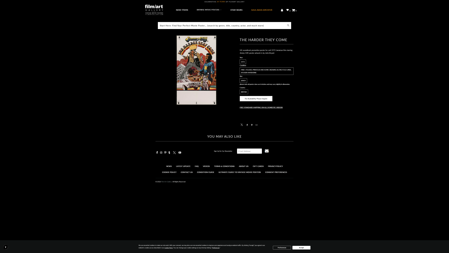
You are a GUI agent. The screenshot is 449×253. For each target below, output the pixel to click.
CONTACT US (187, 172)
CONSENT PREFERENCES (276, 172)
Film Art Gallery (166, 182)
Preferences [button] (215, 248)
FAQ (197, 166)
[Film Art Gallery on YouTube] (180, 152)
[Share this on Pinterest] (252, 125)
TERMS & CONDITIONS (224, 166)
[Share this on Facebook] (248, 125)
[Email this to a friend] (257, 125)
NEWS (169, 166)
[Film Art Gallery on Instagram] (161, 152)
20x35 (243, 81)
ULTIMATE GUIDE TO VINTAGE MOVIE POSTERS (240, 172)
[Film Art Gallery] (154, 10)
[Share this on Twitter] (242, 124)
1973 (243, 62)
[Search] (288, 25)
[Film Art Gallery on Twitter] (175, 152)
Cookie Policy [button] (168, 248)
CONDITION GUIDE (205, 172)
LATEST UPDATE (183, 166)
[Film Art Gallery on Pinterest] (165, 152)
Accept (301, 248)
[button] (209, 10)
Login (282, 10)
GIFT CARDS (258, 166)
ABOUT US (243, 166)
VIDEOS (206, 166)
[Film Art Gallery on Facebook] (157, 152)
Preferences (282, 248)
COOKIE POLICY (169, 172)
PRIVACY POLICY (275, 166)
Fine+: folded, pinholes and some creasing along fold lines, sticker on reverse (266, 71)
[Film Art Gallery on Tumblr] (169, 152)
